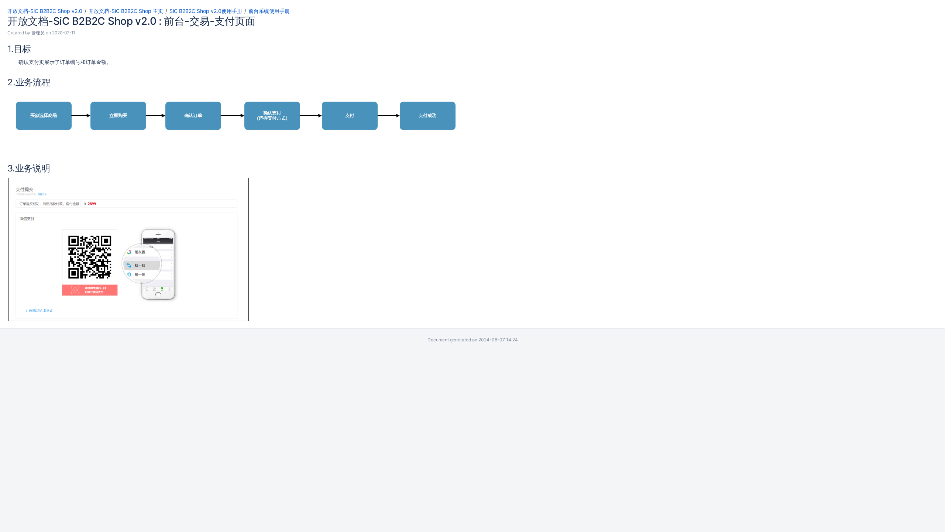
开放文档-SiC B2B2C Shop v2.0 (44, 11)
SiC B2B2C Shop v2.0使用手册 (205, 11)
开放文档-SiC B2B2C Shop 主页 (126, 11)
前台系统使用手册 (269, 11)
